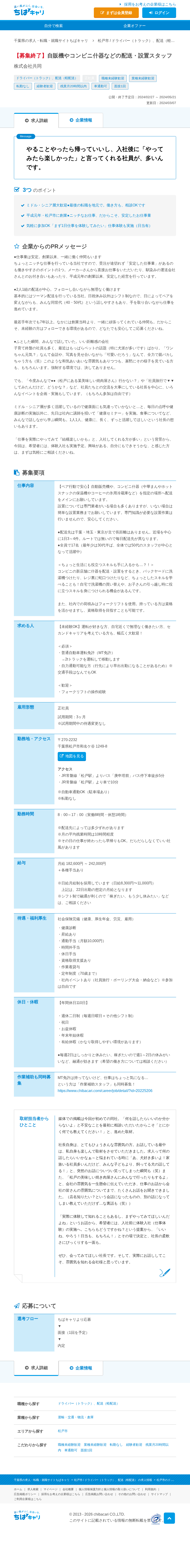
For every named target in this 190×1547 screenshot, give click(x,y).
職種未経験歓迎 (112, 78)
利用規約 (150, 1489)
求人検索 (32, 1489)
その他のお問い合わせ (132, 1494)
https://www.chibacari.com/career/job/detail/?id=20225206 (105, 1091)
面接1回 (120, 86)
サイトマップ (159, 1494)
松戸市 (63, 1431)
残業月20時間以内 (73, 86)
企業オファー (135, 26)
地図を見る (74, 756)
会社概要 (68, 1489)
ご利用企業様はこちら (28, 1499)
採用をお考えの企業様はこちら (150, 4)
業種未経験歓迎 (143, 78)
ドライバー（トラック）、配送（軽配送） (47, 78)
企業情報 (84, 120)
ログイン (162, 13)
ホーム (18, 1489)
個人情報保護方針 (109, 1489)
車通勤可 (100, 86)
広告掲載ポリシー (25, 1494)
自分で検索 (53, 26)
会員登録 (119, 13)
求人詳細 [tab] (39, 120)
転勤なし (22, 86)
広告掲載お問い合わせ (99, 1494)
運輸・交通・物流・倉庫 (76, 1417)
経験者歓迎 (45, 86)
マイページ (50, 1489)
